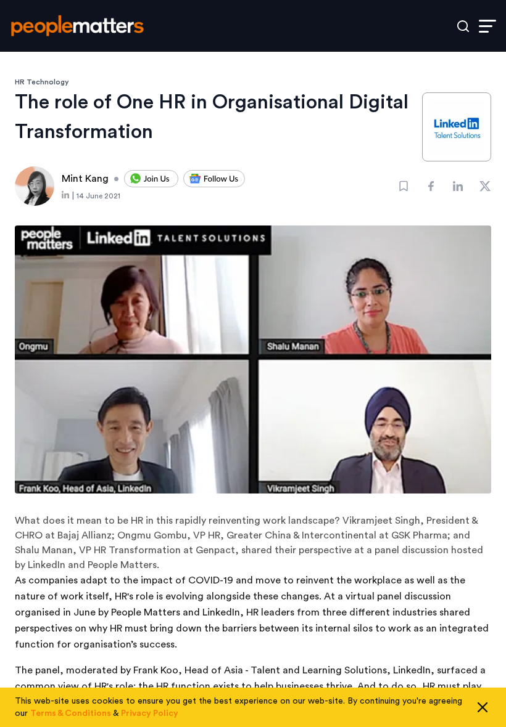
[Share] (431, 186)
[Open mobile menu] (487, 26)
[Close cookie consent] (482, 707)
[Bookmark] (403, 186)
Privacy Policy (149, 713)
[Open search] (463, 26)
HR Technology (42, 82)
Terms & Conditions (70, 713)
